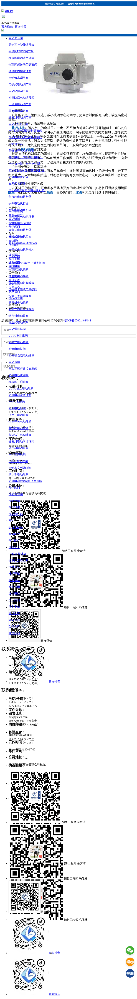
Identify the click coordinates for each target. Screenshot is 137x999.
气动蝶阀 (14, 500)
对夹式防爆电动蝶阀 (21, 309)
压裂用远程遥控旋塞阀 (23, 368)
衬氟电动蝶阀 (17, 348)
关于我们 (14, 600)
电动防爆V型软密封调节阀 (25, 137)
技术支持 (14, 567)
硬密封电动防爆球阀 (21, 441)
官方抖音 (20, 26)
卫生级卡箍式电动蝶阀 (23, 289)
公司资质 (14, 619)
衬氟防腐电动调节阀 (21, 97)
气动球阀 (14, 507)
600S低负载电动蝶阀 (21, 355)
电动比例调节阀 (19, 91)
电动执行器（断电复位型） (26, 163)
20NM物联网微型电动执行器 (27, 170)
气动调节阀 (16, 494)
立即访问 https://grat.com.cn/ (81, 4)
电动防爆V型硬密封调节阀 (25, 130)
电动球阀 (14, 362)
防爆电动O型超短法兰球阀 (25, 481)
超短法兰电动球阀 (20, 434)
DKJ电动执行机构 (20, 223)
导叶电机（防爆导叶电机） (26, 157)
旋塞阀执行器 (17, 183)
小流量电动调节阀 (20, 104)
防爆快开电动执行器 (21, 150)
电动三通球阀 (17, 454)
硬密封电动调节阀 (20, 117)
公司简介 (14, 626)
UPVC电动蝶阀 (18, 335)
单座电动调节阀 (19, 110)
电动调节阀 (16, 38)
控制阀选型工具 (19, 560)
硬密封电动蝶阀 (19, 302)
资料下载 (14, 580)
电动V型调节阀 (18, 124)
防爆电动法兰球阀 (20, 395)
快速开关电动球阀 (20, 421)
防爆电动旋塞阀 (19, 375)
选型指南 (14, 586)
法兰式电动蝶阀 (19, 322)
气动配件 (14, 540)
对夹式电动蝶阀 (19, 342)
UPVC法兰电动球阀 (21, 388)
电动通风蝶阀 (17, 329)
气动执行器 (16, 514)
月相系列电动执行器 (21, 216)
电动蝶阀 (14, 256)
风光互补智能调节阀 (21, 44)
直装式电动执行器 (20, 229)
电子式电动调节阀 (20, 84)
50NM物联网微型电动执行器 (27, 190)
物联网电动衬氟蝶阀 (21, 282)
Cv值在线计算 (17, 553)
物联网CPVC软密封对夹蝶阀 (27, 262)
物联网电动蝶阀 (19, 276)
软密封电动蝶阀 (19, 315)
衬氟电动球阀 (17, 408)
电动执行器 (16, 143)
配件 (11, 520)
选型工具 (14, 547)
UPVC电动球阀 (18, 461)
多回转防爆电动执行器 (23, 243)
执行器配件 (16, 527)
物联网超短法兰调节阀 (23, 64)
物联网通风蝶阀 (19, 269)
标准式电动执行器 (20, 236)
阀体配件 (14, 534)
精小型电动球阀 (19, 474)
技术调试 (14, 573)
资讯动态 (14, 613)
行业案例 (14, 606)
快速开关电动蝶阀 (20, 296)
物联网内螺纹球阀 (20, 71)
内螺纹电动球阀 (19, 428)
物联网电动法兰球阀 (21, 58)
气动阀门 (14, 487)
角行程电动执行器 (20, 196)
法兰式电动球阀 (19, 415)
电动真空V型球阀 (20, 467)
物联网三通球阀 (19, 381)
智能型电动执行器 (20, 210)
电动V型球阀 (17, 401)
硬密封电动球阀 (19, 448)
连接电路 (14, 593)
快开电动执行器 (19, 203)
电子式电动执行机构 (21, 249)
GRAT (9, 11)
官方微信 (7, 26)
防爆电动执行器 (19, 177)
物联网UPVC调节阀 (21, 51)
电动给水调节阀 (19, 77)
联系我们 (14, 633)
